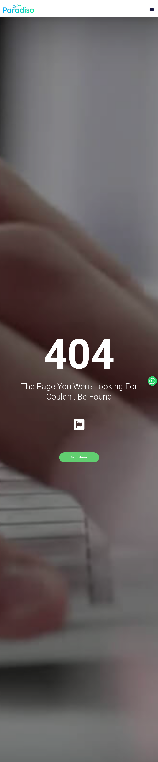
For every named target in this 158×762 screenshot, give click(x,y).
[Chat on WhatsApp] (152, 381)
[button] (151, 9)
